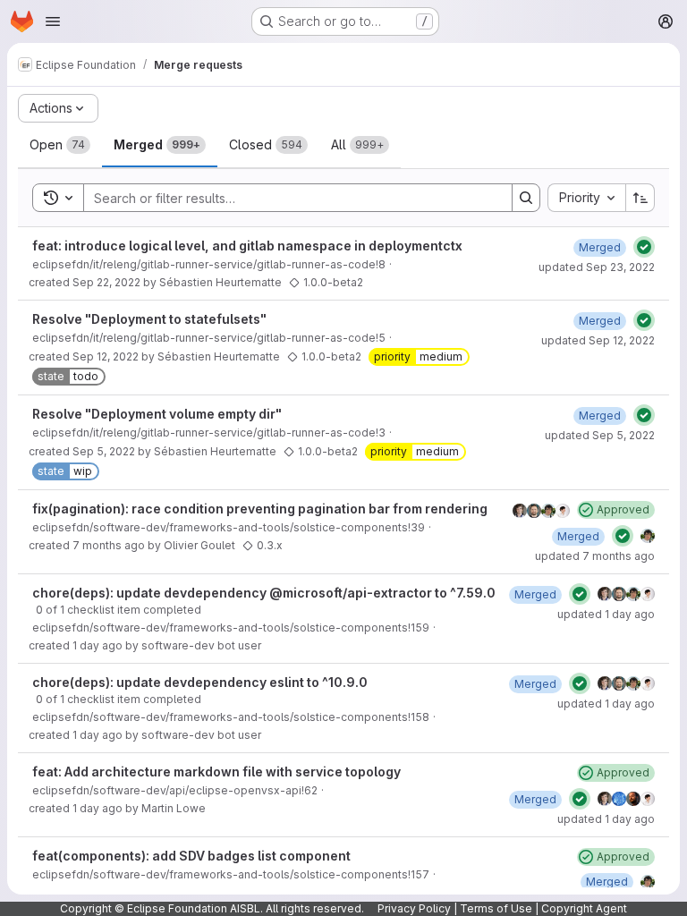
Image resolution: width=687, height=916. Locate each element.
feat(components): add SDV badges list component (191, 855)
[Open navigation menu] (52, 21)
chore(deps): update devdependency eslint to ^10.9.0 (200, 682)
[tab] (60, 145)
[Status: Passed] (644, 247)
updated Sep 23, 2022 (597, 267)
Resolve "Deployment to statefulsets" (149, 319)
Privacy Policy (414, 908)
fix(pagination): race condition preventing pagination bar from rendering (260, 508)
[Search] (526, 197)
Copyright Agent (584, 908)
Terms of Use (496, 908)
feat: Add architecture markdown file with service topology (216, 771)
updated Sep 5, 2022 (600, 435)
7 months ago (108, 545)
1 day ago (97, 645)
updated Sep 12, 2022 (598, 340)
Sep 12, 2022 (105, 356)
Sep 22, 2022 (106, 282)
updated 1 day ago (606, 614)
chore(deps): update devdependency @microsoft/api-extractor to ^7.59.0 (264, 592)
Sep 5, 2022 (103, 451)
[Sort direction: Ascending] (640, 197)
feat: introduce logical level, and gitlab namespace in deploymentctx (247, 245)
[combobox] (586, 197)
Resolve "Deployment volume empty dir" (157, 413)
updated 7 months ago (595, 556)
